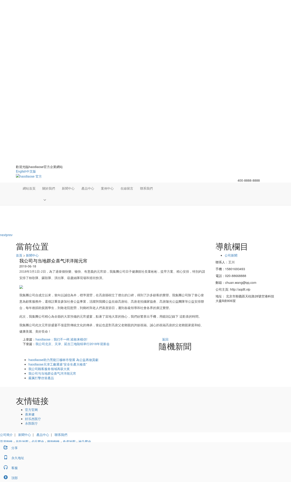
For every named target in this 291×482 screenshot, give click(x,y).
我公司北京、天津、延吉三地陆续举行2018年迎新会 (72, 343)
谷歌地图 (22, 441)
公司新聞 (231, 255)
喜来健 (30, 414)
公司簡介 (6, 434)
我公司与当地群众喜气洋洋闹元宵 (52, 373)
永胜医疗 (31, 423)
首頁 (19, 255)
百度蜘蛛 (6, 441)
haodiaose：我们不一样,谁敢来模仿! (61, 339)
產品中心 (87, 188)
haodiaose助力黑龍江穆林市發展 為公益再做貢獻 (63, 359)
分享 (14, 447)
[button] (48, 199)
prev (9, 234)
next (3, 234)
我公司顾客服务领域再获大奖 (49, 368)
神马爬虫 (84, 441)
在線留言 (126, 188)
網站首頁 (29, 188)
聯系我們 (146, 188)
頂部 (14, 477)
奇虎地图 (69, 441)
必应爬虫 (37, 441)
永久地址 (17, 457)
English (21, 171)
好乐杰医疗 (33, 418)
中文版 (31, 171)
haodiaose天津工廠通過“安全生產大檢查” (57, 364)
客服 (14, 467)
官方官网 (31, 409)
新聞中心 (68, 188)
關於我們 (48, 188)
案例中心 (107, 188)
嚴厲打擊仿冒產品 (41, 378)
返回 (165, 339)
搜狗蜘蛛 (53, 441)
